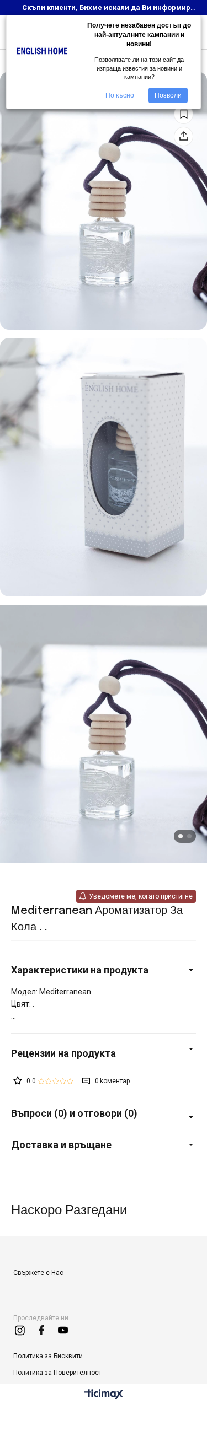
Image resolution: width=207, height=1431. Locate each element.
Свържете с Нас (38, 1273)
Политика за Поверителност (57, 1372)
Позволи (168, 95)
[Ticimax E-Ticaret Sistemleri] (103, 1395)
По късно (119, 95)
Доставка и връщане (61, 1144)
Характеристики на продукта (79, 970)
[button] (180, 836)
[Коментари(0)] (103, 1053)
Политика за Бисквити (48, 1356)
